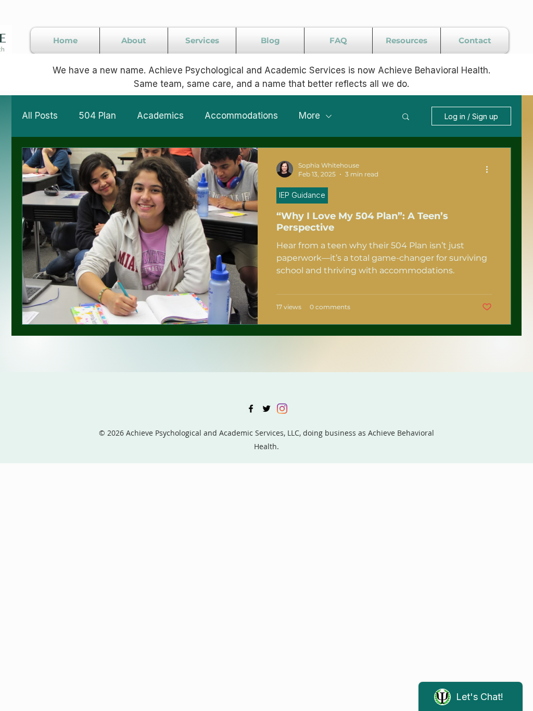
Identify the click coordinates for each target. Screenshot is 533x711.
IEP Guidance (302, 195)
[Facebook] (251, 408)
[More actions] (490, 169)
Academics (160, 115)
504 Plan (97, 115)
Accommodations (241, 115)
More (309, 115)
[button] (406, 117)
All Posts (40, 115)
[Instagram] (282, 408)
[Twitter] (266, 408)
